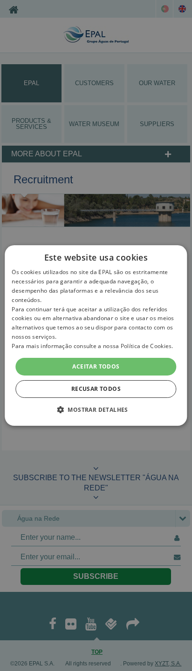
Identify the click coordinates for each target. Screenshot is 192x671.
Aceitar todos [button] (95, 366)
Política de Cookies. (147, 346)
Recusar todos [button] (96, 389)
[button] (96, 409)
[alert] (96, 335)
